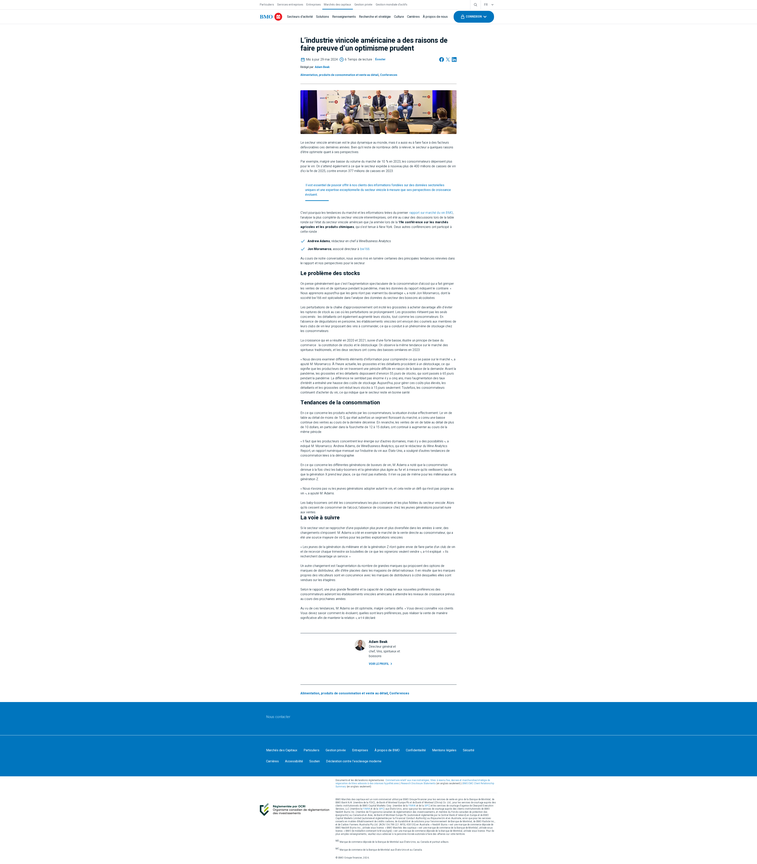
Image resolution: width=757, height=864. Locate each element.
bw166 (365, 249)
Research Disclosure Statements (418, 783)
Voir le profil (379, 664)
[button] (474, 17)
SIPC (427, 805)
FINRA (412, 805)
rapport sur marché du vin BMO (431, 212)
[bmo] (271, 17)
